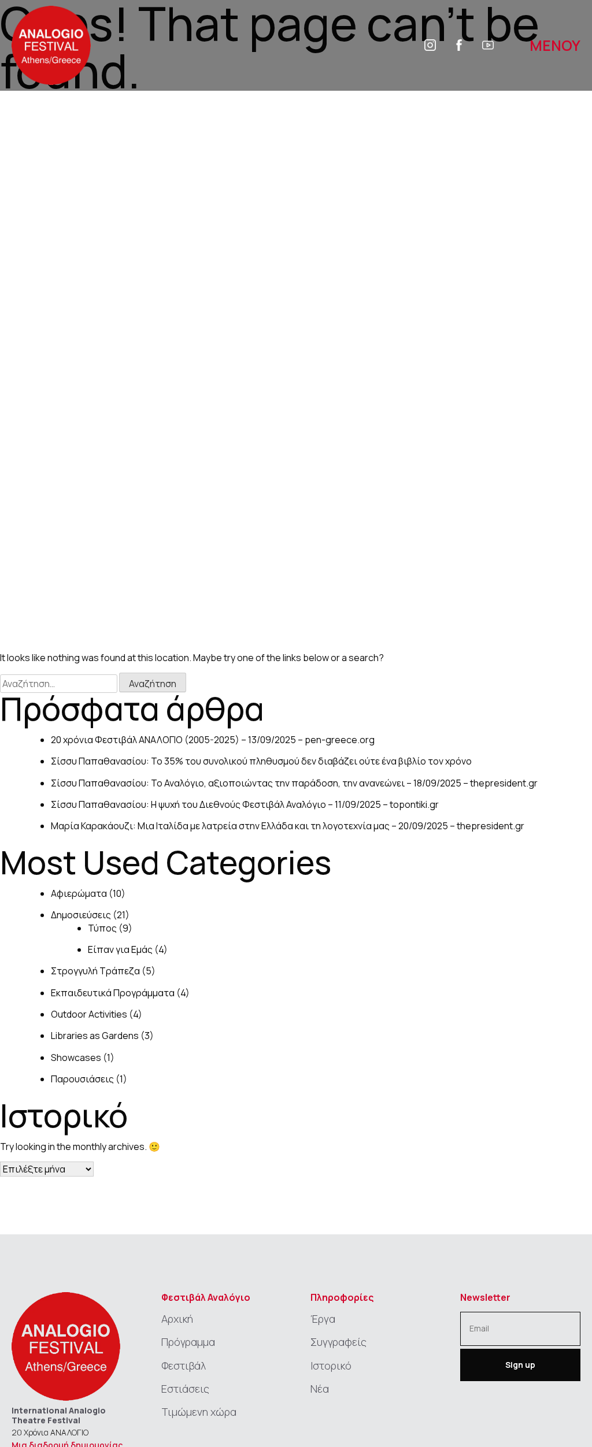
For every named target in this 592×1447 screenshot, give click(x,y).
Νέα (319, 1389)
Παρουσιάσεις (82, 1079)
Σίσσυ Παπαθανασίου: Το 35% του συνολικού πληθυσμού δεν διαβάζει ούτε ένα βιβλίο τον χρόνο (261, 761)
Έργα (322, 1319)
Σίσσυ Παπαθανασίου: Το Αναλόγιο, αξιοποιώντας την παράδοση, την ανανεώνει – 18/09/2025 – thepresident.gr (294, 783)
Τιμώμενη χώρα (198, 1412)
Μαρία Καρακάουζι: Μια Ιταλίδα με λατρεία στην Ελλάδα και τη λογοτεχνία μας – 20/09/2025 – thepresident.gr (287, 825)
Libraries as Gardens (95, 1035)
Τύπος (102, 928)
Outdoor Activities (89, 1014)
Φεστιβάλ (183, 1365)
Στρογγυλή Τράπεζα (95, 970)
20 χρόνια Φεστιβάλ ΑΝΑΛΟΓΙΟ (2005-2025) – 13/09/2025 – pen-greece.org (213, 739)
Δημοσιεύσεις (81, 914)
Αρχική (177, 1319)
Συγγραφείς (338, 1342)
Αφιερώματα (79, 893)
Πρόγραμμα (188, 1342)
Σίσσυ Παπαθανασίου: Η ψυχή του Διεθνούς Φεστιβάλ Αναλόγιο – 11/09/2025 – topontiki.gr (245, 804)
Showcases (76, 1057)
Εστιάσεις (185, 1389)
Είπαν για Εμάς (120, 949)
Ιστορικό (331, 1365)
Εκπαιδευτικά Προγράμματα (113, 992)
